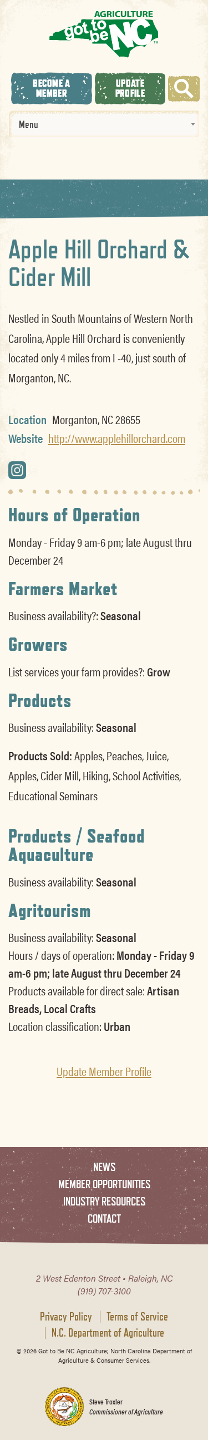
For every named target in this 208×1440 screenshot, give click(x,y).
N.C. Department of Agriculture (108, 1332)
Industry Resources (104, 1201)
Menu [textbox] (28, 124)
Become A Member (51, 88)
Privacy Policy (66, 1316)
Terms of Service (137, 1316)
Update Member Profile (104, 1071)
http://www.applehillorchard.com (116, 438)
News (104, 1167)
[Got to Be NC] (104, 33)
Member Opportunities (104, 1184)
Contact (104, 1218)
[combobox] (104, 124)
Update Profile (130, 88)
